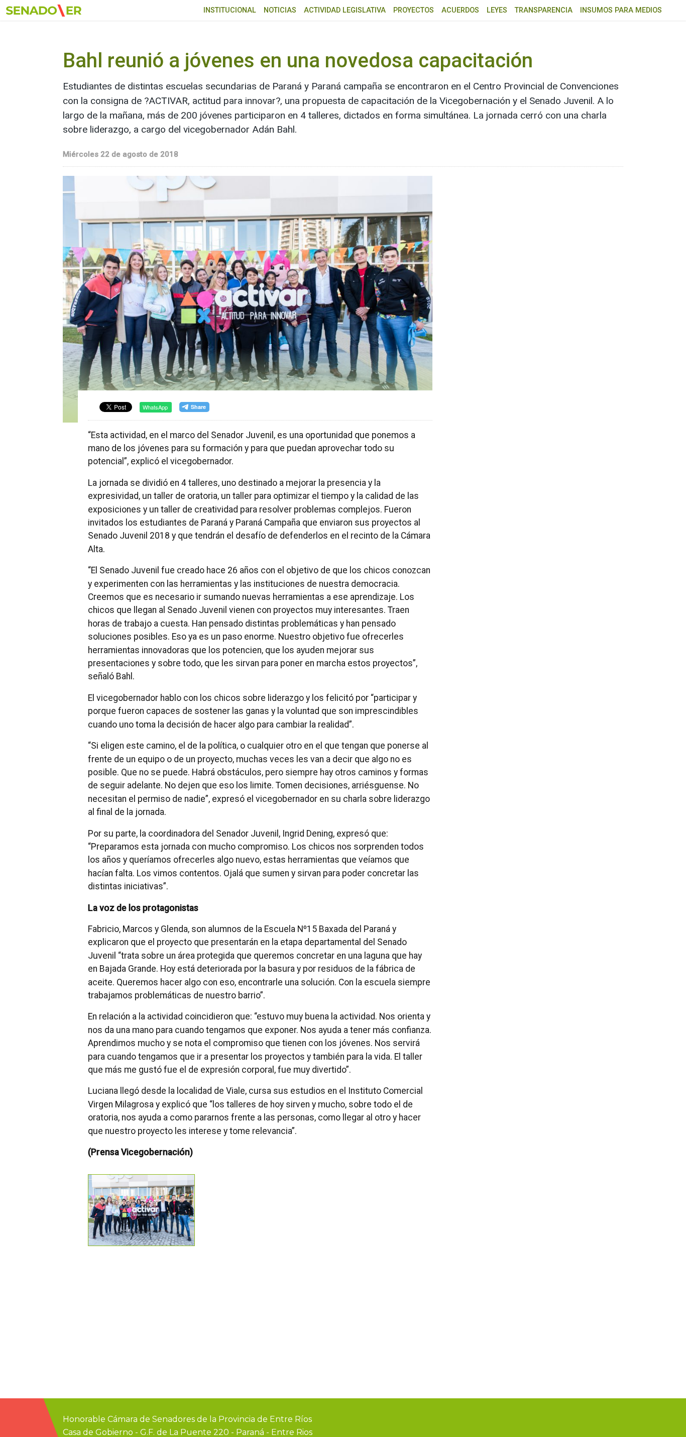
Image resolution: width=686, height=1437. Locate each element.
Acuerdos (460, 10)
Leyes (497, 10)
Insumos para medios (621, 10)
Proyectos (413, 10)
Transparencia (544, 10)
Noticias (280, 10)
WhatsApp (155, 407)
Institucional (229, 10)
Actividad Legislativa (345, 10)
